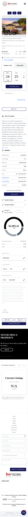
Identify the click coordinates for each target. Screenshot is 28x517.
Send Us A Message (18, 469)
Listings (14, 418)
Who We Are (14, 430)
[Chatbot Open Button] (23, 512)
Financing (14, 425)
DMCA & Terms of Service (15, 515)
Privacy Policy (5, 515)
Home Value (14, 427)
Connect (14, 432)
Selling (14, 423)
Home (14, 416)
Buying (14, 420)
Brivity (12, 512)
